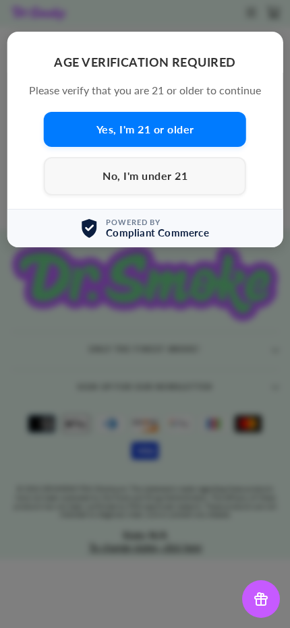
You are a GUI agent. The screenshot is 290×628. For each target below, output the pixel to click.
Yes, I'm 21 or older (145, 129)
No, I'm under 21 (145, 175)
